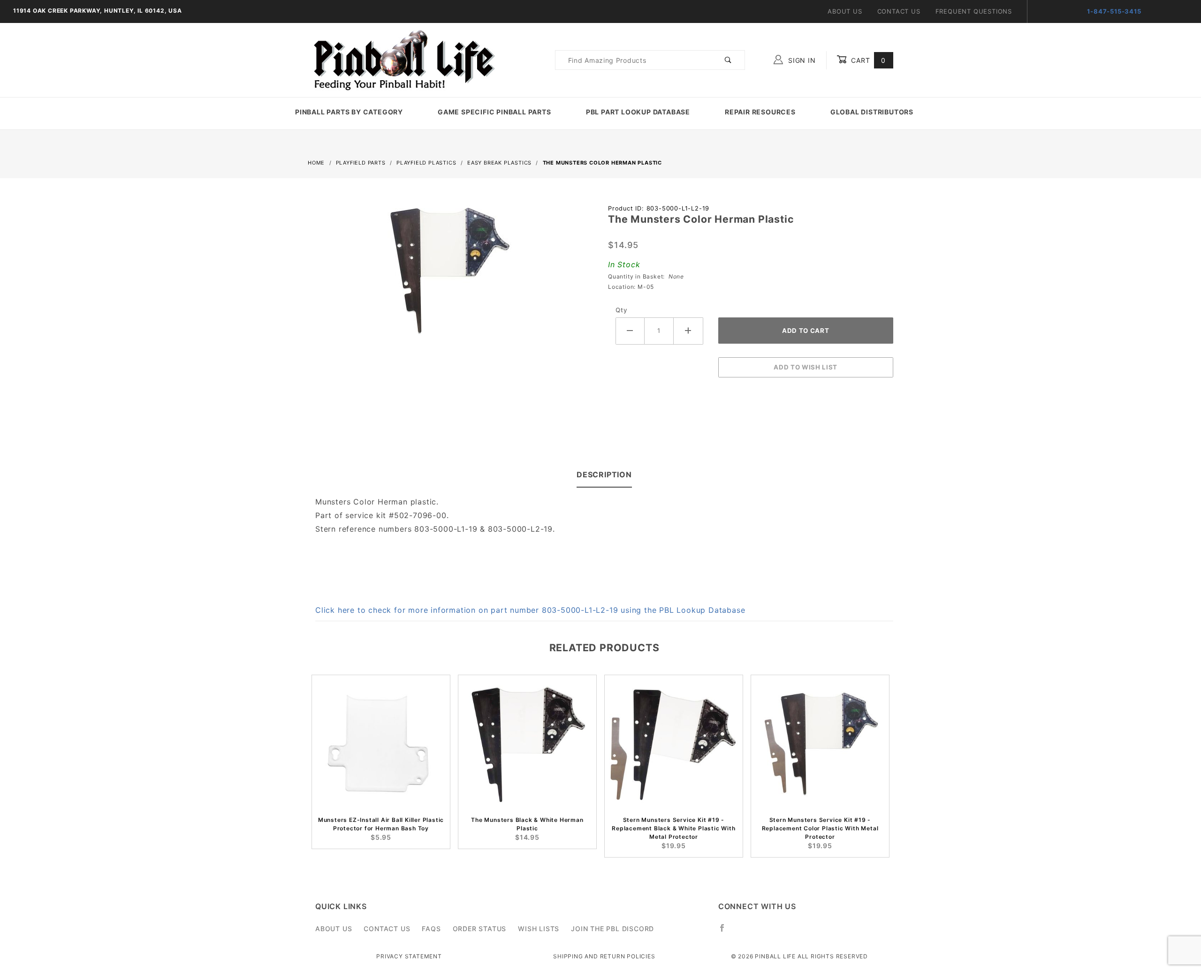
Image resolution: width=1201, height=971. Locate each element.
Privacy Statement (409, 956)
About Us (845, 11)
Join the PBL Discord (612, 929)
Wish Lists (538, 929)
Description (604, 474)
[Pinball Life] (401, 59)
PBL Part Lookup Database (638, 112)
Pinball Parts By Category (349, 112)
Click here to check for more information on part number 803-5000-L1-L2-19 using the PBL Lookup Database (530, 610)
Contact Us (898, 11)
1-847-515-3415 (1114, 11)
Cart (867, 60)
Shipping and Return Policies (604, 956)
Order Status (480, 929)
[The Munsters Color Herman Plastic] (450, 276)
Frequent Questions (973, 11)
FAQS (431, 929)
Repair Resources (760, 112)
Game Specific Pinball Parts (494, 112)
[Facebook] (726, 931)
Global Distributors (871, 112)
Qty (621, 310)
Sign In (800, 60)
